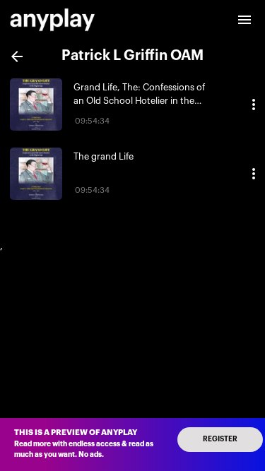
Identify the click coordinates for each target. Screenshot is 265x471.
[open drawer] (244, 20)
